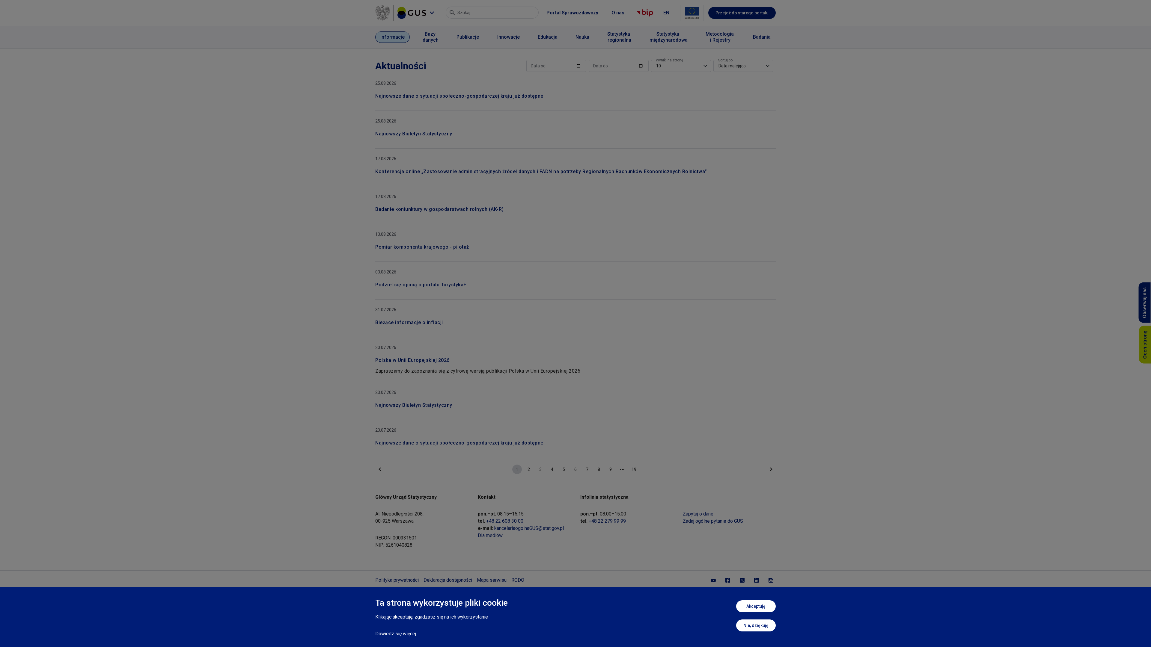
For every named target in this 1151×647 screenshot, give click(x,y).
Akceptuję (756, 606)
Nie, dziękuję (756, 625)
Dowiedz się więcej (395, 634)
